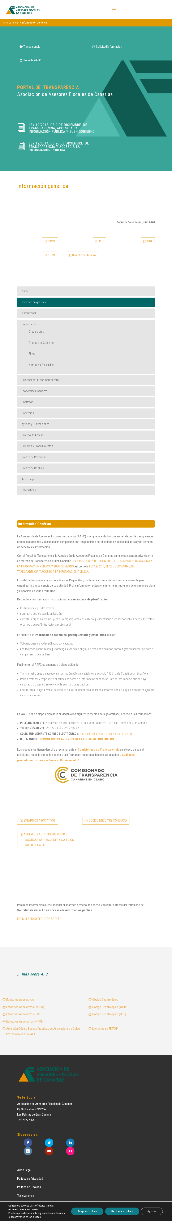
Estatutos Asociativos (20, 1000)
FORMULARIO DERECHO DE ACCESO (39, 919)
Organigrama (36, 331)
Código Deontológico (105, 1000)
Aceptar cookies (87, 1211)
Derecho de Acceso (84, 255)
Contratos (27, 402)
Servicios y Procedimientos (37, 446)
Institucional (28, 313)
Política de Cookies (32, 468)
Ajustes (151, 1211)
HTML (52, 255)
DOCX (52, 241)
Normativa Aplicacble (41, 364)
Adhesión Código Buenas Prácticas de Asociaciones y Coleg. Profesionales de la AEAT (43, 1031)
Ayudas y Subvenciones (35, 424)
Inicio (24, 291)
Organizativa (28, 324)
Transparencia (31, 47)
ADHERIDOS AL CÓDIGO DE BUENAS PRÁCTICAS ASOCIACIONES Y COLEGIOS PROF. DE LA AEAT (49, 839)
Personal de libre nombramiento (40, 380)
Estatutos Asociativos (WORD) (25, 1007)
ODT (149, 241)
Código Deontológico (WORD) (110, 1007)
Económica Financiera (34, 391)
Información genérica (33, 302)
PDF (101, 241)
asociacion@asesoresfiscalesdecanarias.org (106, 733)
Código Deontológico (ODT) (109, 1014)
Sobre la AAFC (32, 60)
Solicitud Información (109, 47)
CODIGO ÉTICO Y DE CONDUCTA (108, 820)
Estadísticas (28, 490)
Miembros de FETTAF (105, 1029)
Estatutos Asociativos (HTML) (25, 1021)
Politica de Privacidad (33, 457)
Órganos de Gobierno (41, 342)
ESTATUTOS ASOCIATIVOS (40, 820)
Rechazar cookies (122, 1211)
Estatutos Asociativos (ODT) (24, 1014)
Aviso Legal (28, 479)
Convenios (27, 413)
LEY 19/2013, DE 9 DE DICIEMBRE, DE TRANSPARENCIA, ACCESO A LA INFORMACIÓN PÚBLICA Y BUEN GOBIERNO (62, 128)
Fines (32, 353)
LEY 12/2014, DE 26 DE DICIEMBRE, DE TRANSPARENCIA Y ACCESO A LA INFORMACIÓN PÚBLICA (59, 146)
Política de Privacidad (30, 1178)
